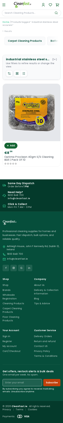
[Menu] (4, 5)
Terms (19, 409)
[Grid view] (17, 73)
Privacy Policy (42, 351)
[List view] (24, 73)
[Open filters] (9, 73)
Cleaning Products (13, 303)
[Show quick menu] (56, 419)
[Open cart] (57, 4)
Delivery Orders (43, 336)
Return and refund (45, 341)
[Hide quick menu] (59, 411)
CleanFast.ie (20, 406)
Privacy (7, 409)
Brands (6, 290)
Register (7, 341)
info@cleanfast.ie (17, 258)
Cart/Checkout (12, 351)
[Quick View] (31, 138)
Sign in (6, 336)
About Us (39, 285)
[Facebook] (6, 268)
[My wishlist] (50, 4)
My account (10, 346)
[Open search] (56, 12)
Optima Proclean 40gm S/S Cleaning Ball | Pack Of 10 (29, 158)
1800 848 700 (15, 254)
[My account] (43, 4)
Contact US (40, 346)
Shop (5, 285)
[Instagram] (13, 268)
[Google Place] (21, 268)
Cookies (32, 409)
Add (11, 146)
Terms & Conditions (46, 356)
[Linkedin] (29, 268)
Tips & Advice (42, 303)
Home (6, 22)
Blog (36, 298)
